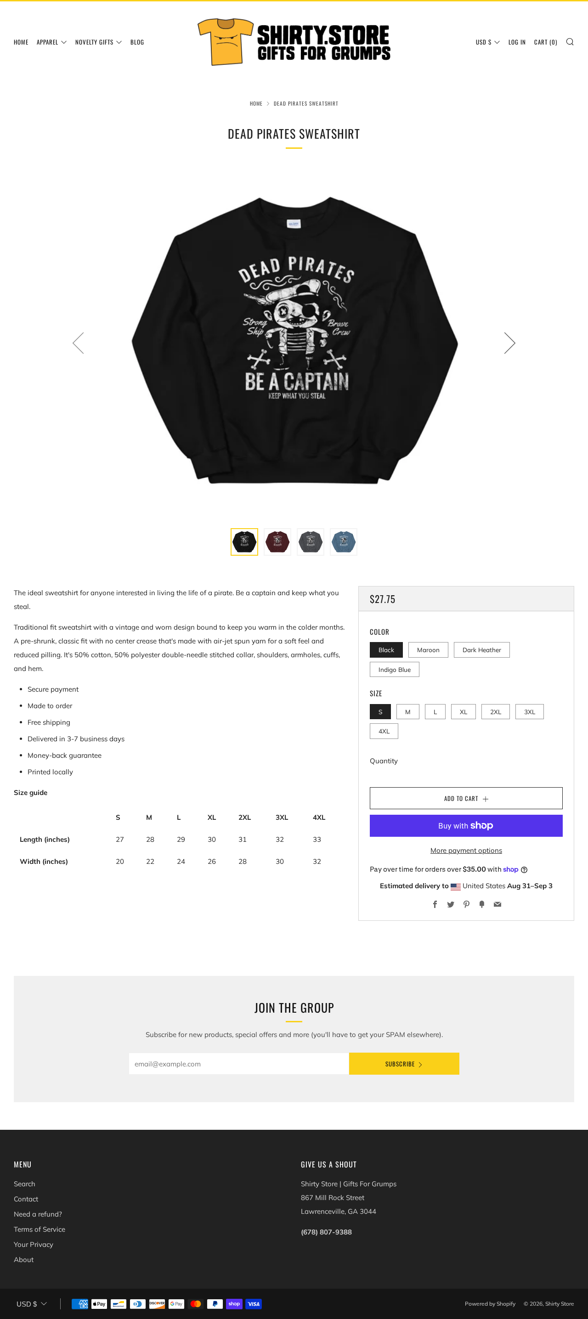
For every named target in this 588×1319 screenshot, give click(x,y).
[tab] (244, 542)
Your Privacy (33, 1244)
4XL (384, 731)
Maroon (428, 650)
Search (24, 1183)
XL (463, 712)
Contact (26, 1199)
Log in (517, 41)
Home (21, 41)
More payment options (466, 850)
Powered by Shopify (490, 1303)
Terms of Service (39, 1229)
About (24, 1259)
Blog (137, 41)
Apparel (47, 41)
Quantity (384, 760)
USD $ (484, 41)
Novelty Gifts (94, 41)
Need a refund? (38, 1214)
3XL (529, 712)
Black (386, 650)
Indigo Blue (395, 669)
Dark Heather (482, 650)
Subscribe (400, 1063)
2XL (495, 712)
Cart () (545, 41)
